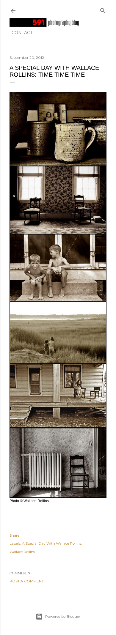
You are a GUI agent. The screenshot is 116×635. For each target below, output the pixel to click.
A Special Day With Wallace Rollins (51, 543)
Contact (22, 32)
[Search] (102, 9)
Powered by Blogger (62, 616)
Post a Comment (27, 581)
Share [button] (14, 535)
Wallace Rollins (22, 551)
